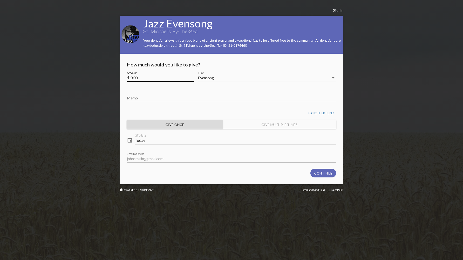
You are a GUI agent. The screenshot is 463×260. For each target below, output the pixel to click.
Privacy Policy (336, 189)
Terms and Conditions (313, 189)
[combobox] (263, 78)
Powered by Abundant (136, 189)
